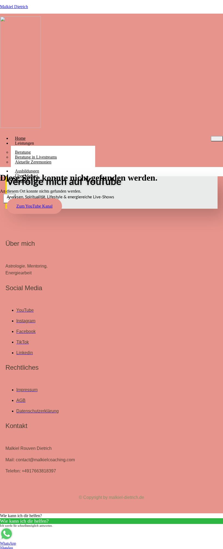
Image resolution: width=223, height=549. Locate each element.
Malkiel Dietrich (14, 6)
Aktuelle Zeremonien (33, 162)
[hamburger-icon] (217, 138)
